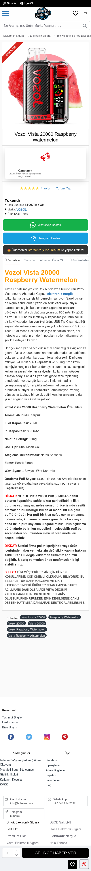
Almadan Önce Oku (52, 260)
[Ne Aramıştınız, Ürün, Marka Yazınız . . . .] (85, 25)
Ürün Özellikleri (79, 260)
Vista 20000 (37, 623)
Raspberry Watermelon (64, 617)
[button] (55, 853)
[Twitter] (28, 736)
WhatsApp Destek (49, 225)
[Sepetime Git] (85, 13)
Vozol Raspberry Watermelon (26, 629)
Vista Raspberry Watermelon (26, 635)
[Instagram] (46, 736)
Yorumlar (30, 260)
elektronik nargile (60, 293)
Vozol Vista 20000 (33, 617)
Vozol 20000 (16, 623)
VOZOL (21, 209)
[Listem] (75, 13)
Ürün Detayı (12, 260)
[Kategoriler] (5, 13)
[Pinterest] (64, 736)
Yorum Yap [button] (63, 188)
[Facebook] (10, 736)
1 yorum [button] (46, 188)
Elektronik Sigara (13, 35)
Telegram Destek (49, 238)
